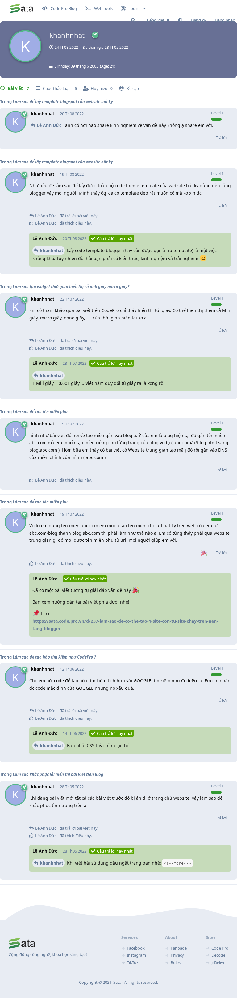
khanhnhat (51, 250)
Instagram (136, 955)
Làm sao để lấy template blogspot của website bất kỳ (63, 101)
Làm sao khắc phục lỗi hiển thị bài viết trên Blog (58, 774)
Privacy (177, 955)
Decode (218, 955)
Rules (176, 962)
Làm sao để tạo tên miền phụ (40, 412)
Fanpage (179, 948)
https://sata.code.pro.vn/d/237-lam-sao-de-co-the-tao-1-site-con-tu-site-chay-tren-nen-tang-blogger (125, 624)
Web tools (103, 8)
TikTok (133, 962)
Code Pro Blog (64, 8)
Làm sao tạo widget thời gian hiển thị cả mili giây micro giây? (71, 286)
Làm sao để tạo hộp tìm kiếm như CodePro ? (54, 657)
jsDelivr (218, 962)
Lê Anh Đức (49, 125)
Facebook (136, 948)
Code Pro (219, 948)
